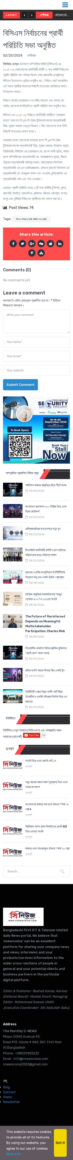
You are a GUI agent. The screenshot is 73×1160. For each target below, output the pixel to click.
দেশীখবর (44, 15)
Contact (9, 1092)
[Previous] (24, 15)
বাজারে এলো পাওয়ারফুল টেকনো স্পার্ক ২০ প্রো (47, 848)
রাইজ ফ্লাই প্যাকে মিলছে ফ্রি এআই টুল (44, 670)
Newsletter (11, 1102)
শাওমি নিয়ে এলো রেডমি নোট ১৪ (40, 761)
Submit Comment (20, 385)
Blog (6, 1087)
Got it (60, 1143)
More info (13, 1154)
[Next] (31, 15)
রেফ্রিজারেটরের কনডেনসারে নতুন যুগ (62, 15)
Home (7, 1097)
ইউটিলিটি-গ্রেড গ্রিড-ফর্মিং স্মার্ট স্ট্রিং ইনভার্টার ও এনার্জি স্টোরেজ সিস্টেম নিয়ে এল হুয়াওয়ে (46, 696)
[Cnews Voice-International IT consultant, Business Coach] (23, 917)
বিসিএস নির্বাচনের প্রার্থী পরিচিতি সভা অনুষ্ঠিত (31, 219)
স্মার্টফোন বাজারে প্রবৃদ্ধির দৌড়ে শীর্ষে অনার (45, 485)
